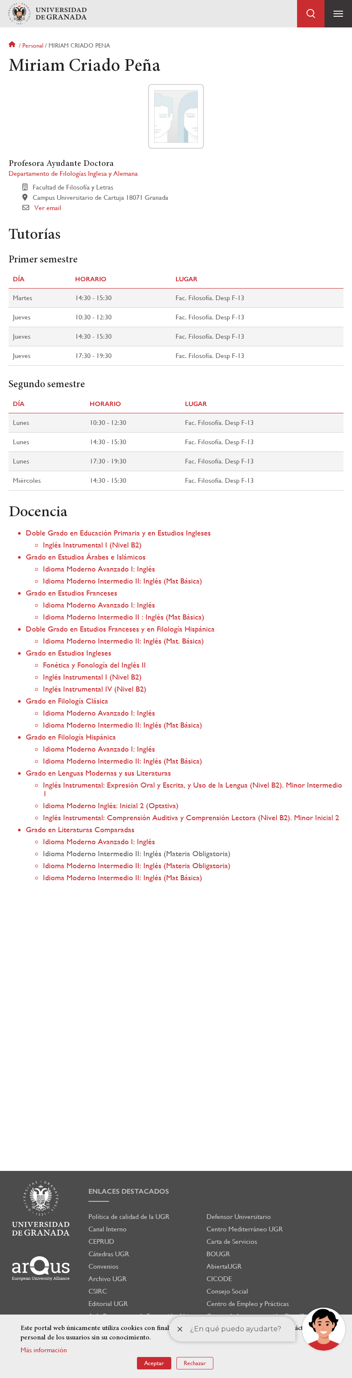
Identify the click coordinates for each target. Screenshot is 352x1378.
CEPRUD (101, 1241)
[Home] (47, 14)
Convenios (103, 1266)
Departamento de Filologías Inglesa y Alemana (73, 173)
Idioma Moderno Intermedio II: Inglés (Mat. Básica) (123, 640)
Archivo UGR (107, 1279)
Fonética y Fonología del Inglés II (94, 664)
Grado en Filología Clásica (67, 700)
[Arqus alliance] (41, 1268)
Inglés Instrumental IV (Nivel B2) (94, 688)
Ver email (47, 208)
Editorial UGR (108, 1304)
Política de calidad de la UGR (129, 1217)
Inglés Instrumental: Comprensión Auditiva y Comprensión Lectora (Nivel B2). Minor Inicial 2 (191, 817)
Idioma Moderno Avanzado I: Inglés (99, 568)
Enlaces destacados (128, 1191)
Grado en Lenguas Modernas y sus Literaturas (98, 772)
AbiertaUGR (224, 1266)
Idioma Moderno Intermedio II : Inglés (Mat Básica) (123, 616)
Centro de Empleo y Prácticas (247, 1304)
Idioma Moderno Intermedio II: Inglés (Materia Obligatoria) (137, 865)
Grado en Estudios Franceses (71, 592)
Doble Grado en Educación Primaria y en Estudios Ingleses (118, 532)
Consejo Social (227, 1291)
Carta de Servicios (231, 1241)
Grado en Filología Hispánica (71, 736)
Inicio (13, 45)
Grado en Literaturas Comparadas (80, 829)
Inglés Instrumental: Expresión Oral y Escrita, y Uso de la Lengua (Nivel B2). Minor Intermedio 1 (192, 789)
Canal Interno (107, 1229)
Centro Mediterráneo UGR (244, 1229)
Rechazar (195, 1363)
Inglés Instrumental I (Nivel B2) (92, 544)
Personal (32, 45)
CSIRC (97, 1291)
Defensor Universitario (238, 1217)
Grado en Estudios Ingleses (68, 652)
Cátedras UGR (108, 1254)
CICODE (219, 1279)
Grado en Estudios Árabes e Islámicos (86, 556)
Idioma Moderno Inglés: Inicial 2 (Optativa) (111, 805)
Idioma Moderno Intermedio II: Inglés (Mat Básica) (122, 580)
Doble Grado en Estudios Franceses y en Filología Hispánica (120, 628)
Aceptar (154, 1363)
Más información (44, 1350)
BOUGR (218, 1254)
